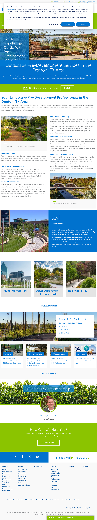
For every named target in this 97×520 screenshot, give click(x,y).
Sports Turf (6, 486)
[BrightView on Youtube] (37, 457)
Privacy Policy (29, 500)
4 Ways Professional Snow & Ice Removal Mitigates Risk (85, 361)
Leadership (54, 469)
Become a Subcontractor (15, 500)
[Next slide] (93, 233)
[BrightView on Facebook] (23, 457)
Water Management (7, 479)
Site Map (77, 500)
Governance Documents (55, 476)
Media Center (55, 479)
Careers (85, 466)
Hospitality (22, 476)
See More (16, 274)
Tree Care (5, 482)
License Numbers (66, 500)
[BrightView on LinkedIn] (15, 457)
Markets (21, 466)
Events (53, 487)
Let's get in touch (48, 443)
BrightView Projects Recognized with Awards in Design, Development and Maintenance (35, 362)
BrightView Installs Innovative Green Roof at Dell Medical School (59, 361)
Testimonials (55, 489)
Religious (21, 478)
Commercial (22, 469)
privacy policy (10, 9)
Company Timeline (54, 482)
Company (53, 466)
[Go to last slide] (4, 233)
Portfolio (38, 466)
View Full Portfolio (48, 306)
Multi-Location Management (7, 489)
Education (22, 471)
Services (5, 466)
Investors (54, 485)
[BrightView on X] (30, 457)
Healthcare (22, 474)
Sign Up (67, 88)
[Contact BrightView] (73, 458)
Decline (83, 24)
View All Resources (49, 373)
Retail (20, 483)
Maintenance (6, 474)
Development (7, 471)
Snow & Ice (6, 476)
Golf (3, 484)
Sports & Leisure (24, 485)
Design (4, 469)
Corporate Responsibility (55, 472)
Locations (70, 466)
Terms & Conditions (52, 500)
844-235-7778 (63, 458)
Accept (68, 24)
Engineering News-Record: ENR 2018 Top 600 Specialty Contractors (12, 361)
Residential (22, 480)
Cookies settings (52, 24)
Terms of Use (40, 500)
